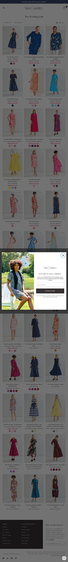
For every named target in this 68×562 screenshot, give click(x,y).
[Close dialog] (63, 255)
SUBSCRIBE (50, 291)
